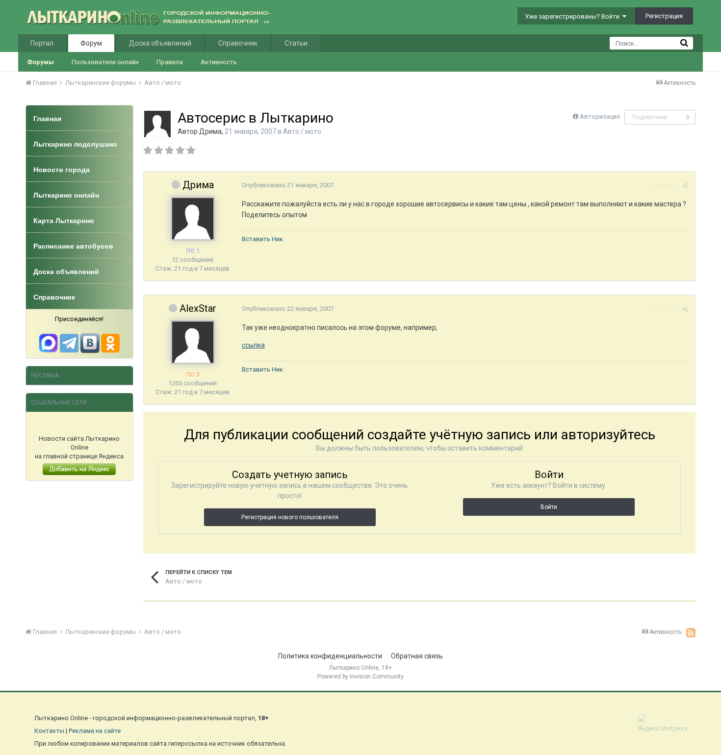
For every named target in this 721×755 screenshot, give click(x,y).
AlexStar (198, 308)
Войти (549, 506)
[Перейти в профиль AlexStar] (193, 342)
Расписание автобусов (73, 246)
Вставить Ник (262, 239)
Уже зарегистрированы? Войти (573, 16)
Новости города (61, 170)
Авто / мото (302, 131)
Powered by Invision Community (360, 676)
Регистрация (664, 16)
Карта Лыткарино (63, 221)
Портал (41, 43)
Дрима (210, 131)
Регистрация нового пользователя (289, 517)
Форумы (40, 62)
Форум (91, 43)
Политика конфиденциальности (330, 656)
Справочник (238, 43)
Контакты (49, 730)
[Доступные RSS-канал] (690, 632)
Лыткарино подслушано (75, 144)
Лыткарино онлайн (66, 195)
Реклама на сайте (95, 730)
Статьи (296, 43)
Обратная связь (417, 656)
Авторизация (600, 116)
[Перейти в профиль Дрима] (157, 124)
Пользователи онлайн (105, 62)
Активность (219, 62)
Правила (169, 62)
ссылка (253, 345)
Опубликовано (288, 185)
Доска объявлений (160, 43)
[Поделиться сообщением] (685, 185)
